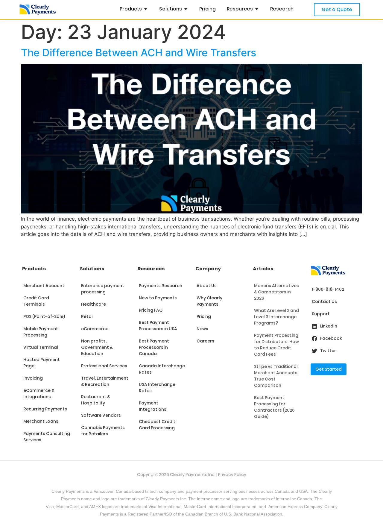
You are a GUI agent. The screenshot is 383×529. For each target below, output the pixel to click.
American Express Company (295, 506)
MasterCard (195, 506)
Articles (263, 268)
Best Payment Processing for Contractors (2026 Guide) (274, 407)
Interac (203, 498)
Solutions (92, 268)
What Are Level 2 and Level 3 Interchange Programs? (276, 316)
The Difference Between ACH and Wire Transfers (138, 52)
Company (208, 268)
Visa (50, 506)
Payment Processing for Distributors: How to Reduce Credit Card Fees (276, 344)
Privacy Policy (232, 475)
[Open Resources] (256, 9)
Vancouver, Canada (112, 491)
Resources (151, 268)
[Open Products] (145, 9)
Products (34, 268)
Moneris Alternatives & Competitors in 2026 (276, 292)
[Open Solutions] (185, 9)
